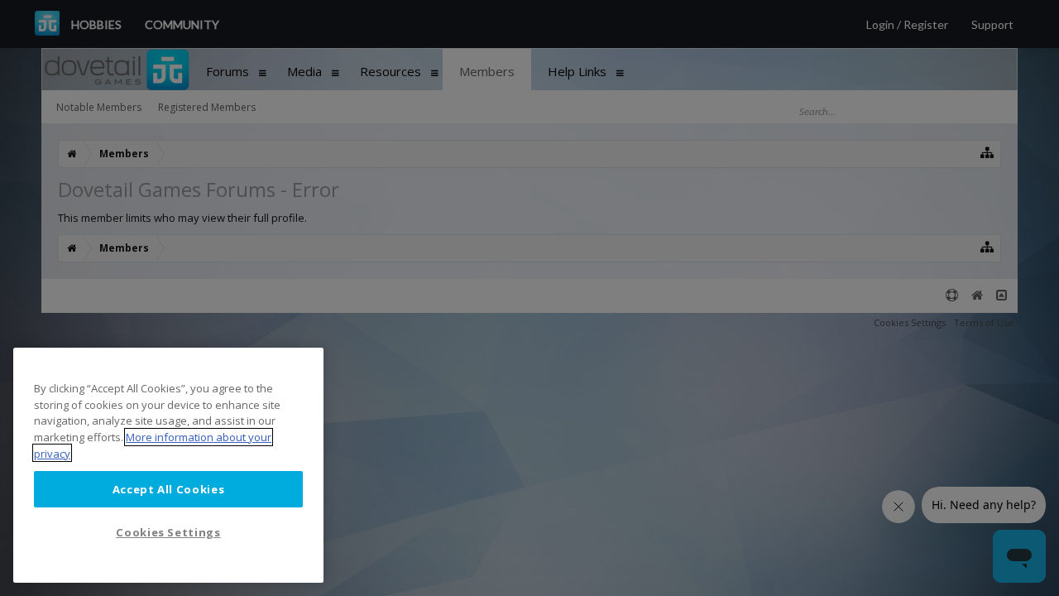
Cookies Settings (168, 532)
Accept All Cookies (169, 488)
